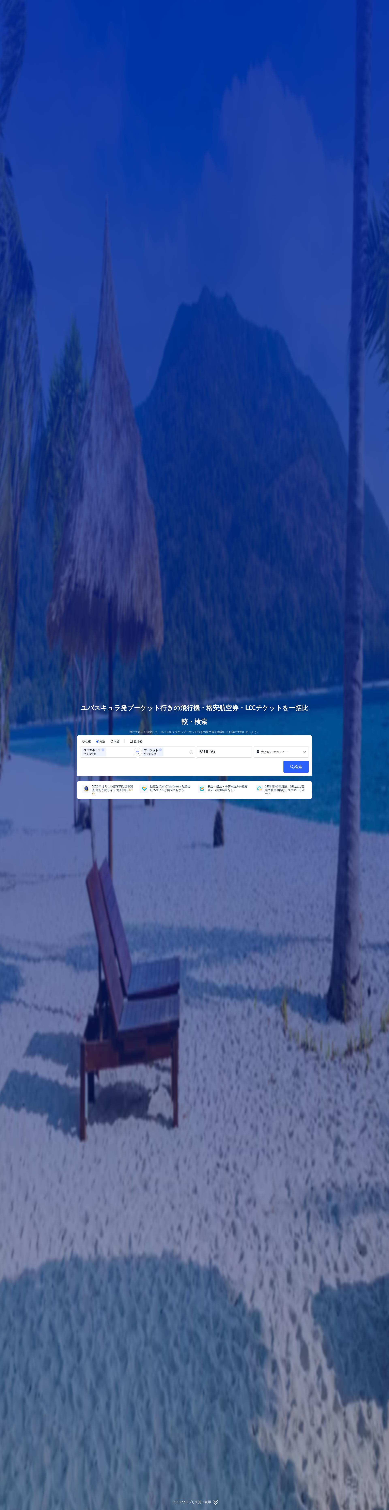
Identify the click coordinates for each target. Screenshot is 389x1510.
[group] (108, 752)
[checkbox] (136, 741)
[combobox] (108, 752)
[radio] (86, 741)
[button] (361, 6)
